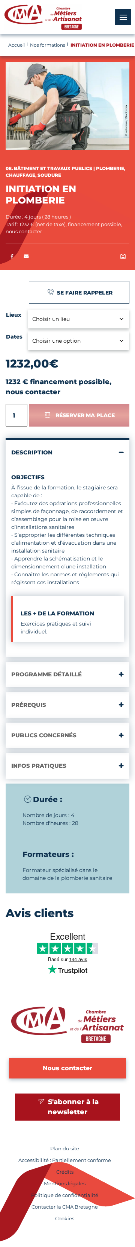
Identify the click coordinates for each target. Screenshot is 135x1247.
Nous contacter (67, 1068)
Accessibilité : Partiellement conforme (64, 1160)
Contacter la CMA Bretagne (65, 1207)
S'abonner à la (72, 1107)
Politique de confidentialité (64, 1195)
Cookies (64, 1218)
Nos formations (47, 45)
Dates (14, 336)
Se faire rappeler (84, 292)
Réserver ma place (85, 415)
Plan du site (64, 1148)
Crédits (65, 1172)
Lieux (13, 314)
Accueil (16, 45)
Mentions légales (65, 1183)
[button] (26, 256)
